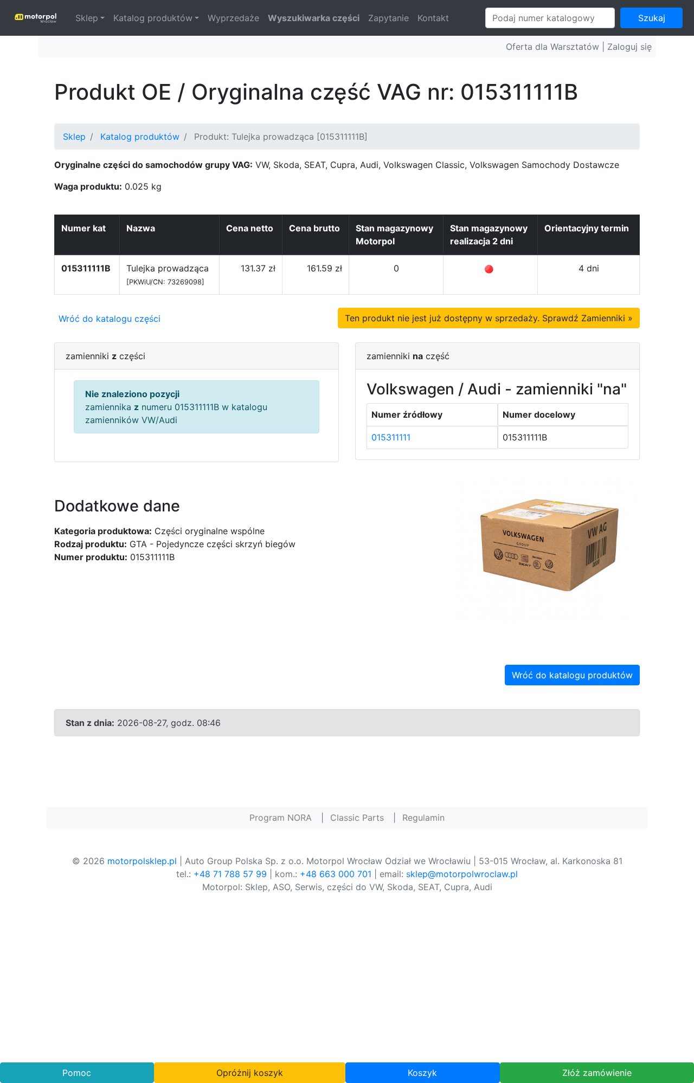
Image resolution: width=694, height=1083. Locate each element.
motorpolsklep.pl (142, 860)
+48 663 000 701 (335, 873)
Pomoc (76, 1072)
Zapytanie (388, 17)
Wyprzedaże (233, 17)
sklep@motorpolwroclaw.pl (462, 873)
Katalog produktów (152, 17)
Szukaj (651, 17)
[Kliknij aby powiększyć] (547, 547)
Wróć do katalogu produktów (572, 675)
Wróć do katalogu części (109, 318)
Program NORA (280, 817)
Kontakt (433, 17)
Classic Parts (357, 817)
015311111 (390, 437)
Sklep (86, 17)
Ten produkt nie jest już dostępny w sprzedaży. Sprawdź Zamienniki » (489, 318)
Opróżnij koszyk (249, 1072)
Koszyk (422, 1072)
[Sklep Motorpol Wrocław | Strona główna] (35, 17)
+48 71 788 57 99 (230, 873)
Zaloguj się (629, 46)
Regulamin (423, 817)
